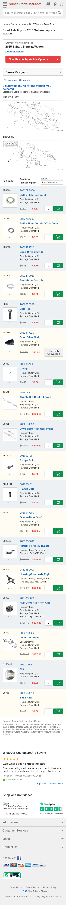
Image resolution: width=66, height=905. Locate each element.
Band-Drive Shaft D (31, 280)
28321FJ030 (27, 424)
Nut (22, 669)
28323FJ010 (27, 332)
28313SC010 (27, 541)
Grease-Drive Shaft (31, 517)
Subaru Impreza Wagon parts (22, 727)
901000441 (26, 484)
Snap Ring (26, 697)
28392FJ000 (27, 633)
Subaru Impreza (18, 24)
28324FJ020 (27, 247)
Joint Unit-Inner (29, 637)
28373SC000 (27, 598)
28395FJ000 (27, 512)
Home (5, 24)
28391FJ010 (27, 392)
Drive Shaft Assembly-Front (36, 428)
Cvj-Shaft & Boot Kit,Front (35, 397)
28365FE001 (27, 304)
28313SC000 (27, 569)
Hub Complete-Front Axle (35, 602)
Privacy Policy (49, 887)
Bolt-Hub (25, 308)
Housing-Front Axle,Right (35, 574)
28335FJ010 (27, 693)
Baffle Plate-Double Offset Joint (39, 223)
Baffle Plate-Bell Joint (33, 195)
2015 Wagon (35, 24)
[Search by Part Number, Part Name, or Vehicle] (59, 13)
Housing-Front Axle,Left (34, 545)
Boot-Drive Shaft (30, 337)
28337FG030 (27, 190)
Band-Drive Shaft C (31, 251)
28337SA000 (27, 218)
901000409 (26, 455)
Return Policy (32, 887)
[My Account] (55, 4)
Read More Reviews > (52, 783)
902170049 (26, 664)
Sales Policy (16, 887)
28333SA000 (27, 364)
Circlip (24, 368)
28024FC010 (27, 275)
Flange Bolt (27, 460)
